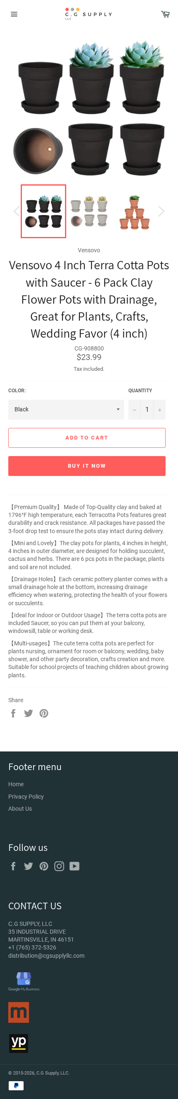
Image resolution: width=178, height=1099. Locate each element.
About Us (20, 808)
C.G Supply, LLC (52, 1073)
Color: (17, 391)
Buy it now (87, 466)
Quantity (140, 391)
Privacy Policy (26, 796)
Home (16, 784)
